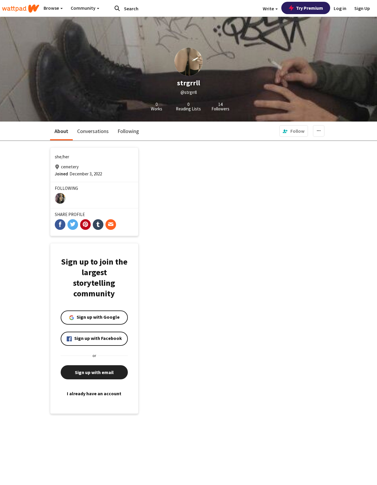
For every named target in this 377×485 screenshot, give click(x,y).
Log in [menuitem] (340, 8)
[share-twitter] (72, 224)
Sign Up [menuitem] (362, 8)
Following (128, 131)
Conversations (93, 131)
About (61, 131)
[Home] (20, 8)
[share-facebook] (60, 224)
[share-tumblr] (98, 224)
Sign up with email (94, 372)
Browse (52, 8)
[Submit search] (117, 8)
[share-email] (110, 224)
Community (83, 8)
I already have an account (94, 393)
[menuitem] (293, 131)
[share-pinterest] (85, 224)
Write (269, 8)
